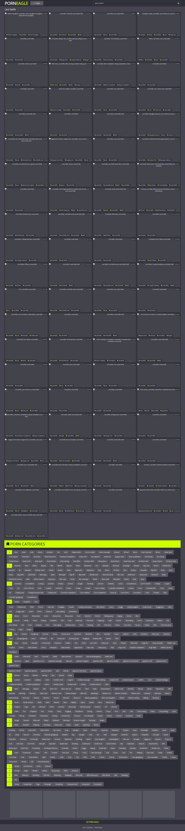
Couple (167, 584)
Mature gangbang (91, 698)
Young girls (97, 784)
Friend (147, 625)
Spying (92, 748)
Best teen (69, 486)
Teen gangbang (137, 757)
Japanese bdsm (46, 671)
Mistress (46, 698)
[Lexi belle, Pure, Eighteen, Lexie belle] (26, 501)
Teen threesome (43, 762)
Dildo (32, 607)
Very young (55, 771)
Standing (79, 739)
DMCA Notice (99, 827)
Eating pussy (108, 616)
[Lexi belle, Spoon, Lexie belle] (70, 175)
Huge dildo (152, 647)
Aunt (65, 552)
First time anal (166, 625)
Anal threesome (50, 557)
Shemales (12, 739)
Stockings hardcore (50, 748)
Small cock (98, 744)
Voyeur (44, 771)
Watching (57, 775)
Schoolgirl (144, 730)
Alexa (135, 552)
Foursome (149, 620)
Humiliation (13, 652)
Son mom (31, 744)
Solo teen (20, 744)
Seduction (130, 744)
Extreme (88, 616)
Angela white (76, 552)
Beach (156, 566)
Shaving (132, 748)
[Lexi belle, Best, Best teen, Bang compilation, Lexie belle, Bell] (70, 476)
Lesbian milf (114, 680)
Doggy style (20, 611)
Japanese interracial (146, 511)
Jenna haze (143, 335)
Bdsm (35, 566)
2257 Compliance (87, 827)
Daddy (16, 602)
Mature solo (135, 693)
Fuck (141, 411)
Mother (78, 689)
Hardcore (58, 643)
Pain (124, 711)
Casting (41, 584)
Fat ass (137, 625)
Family (26, 620)
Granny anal (65, 634)
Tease (173, 757)
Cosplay (48, 588)
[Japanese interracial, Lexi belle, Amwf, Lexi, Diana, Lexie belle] (158, 501)
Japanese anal (14, 665)
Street (166, 748)
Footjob (39, 625)
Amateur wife (89, 561)
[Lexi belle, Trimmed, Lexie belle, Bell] (70, 24)
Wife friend (106, 775)
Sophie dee (63, 744)
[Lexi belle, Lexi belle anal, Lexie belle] (70, 300)
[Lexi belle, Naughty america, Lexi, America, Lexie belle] (158, 125)
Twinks (164, 757)
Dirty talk (51, 607)
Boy (125, 570)
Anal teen (37, 557)
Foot (81, 625)
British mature (39, 579)
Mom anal (43, 693)
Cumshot (59, 588)
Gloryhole (88, 634)
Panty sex (173, 35)
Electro (97, 616)
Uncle (38, 766)
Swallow (155, 730)
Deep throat (147, 607)
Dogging (61, 607)
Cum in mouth (145, 584)
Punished (129, 716)
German (45, 634)
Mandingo (94, 693)
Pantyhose (79, 711)
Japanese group (96, 671)
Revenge (92, 720)
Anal (15, 552)
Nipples (73, 702)
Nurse (16, 702)
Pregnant (33, 711)
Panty (150, 35)
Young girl (47, 784)
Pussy (108, 711)
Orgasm (17, 707)
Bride (163, 570)
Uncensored (28, 766)
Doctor (40, 607)
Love (149, 680)
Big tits (43, 566)
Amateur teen (171, 561)
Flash (20, 629)
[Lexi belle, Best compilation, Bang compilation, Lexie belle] (114, 75)
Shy (121, 744)
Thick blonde (64, 360)
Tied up (111, 757)
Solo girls (156, 735)
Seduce (134, 735)
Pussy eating (141, 711)
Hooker (123, 643)
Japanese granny (31, 671)
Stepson (141, 744)
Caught (80, 584)
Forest (117, 625)
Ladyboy (38, 680)
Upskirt (16, 766)
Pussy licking (163, 711)
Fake (110, 620)
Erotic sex (25, 411)
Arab (31, 552)
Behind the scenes (15, 579)
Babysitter (90, 570)
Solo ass (126, 739)
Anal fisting (148, 557)
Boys (142, 579)
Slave (85, 730)
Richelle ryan (20, 235)
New (65, 702)
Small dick (102, 748)
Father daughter (12, 35)
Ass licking (160, 557)
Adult (62, 436)
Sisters (75, 748)
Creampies (111, 360)
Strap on (168, 739)
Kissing (44, 675)
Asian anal (168, 552)
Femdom (53, 620)
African (126, 552)
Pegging (68, 711)
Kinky (70, 675)
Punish (100, 716)
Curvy (162, 588)
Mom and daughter (108, 698)
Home (21, 647)
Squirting (104, 730)
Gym (98, 634)
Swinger (81, 735)
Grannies (166, 634)
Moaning (156, 698)
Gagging (86, 638)
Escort (25, 616)
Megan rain (64, 60)
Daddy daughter (132, 607)
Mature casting (133, 698)
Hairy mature (32, 647)
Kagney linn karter (57, 160)
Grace (33, 638)
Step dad (52, 744)
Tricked (169, 753)
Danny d (49, 611)
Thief (93, 757)
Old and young (85, 707)
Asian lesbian (51, 561)
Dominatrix (73, 611)
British (60, 566)
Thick (85, 757)
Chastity (156, 593)
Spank (88, 739)
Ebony (16, 616)
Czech (120, 584)
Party (59, 711)
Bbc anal (120, 575)
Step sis (26, 735)
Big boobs (78, 570)
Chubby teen (52, 593)
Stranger (136, 739)
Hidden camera (166, 647)
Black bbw (31, 575)
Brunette (155, 575)
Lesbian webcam (76, 60)
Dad (35, 602)
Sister (16, 725)
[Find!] (178, 3)
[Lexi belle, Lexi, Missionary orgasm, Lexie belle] (26, 175)
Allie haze (54, 85)
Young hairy (27, 784)
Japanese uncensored (130, 661)
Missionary (160, 689)
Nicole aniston (28, 702)
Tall (32, 762)
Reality (102, 720)
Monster (66, 698)
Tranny (75, 753)
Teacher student (162, 486)
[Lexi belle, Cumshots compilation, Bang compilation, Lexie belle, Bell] (26, 425)
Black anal (105, 579)
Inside (18, 85)
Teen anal (65, 753)
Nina (99, 702)
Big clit (72, 575)
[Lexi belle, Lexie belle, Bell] (26, 125)
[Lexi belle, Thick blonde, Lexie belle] (70, 350)
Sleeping (36, 725)
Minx (118, 185)
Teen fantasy (109, 60)
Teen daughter (34, 35)
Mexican (147, 693)
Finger (29, 629)
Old (33, 707)
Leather (140, 680)
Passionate (44, 716)
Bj (19, 570)
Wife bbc (47, 775)
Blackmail (87, 566)
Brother (116, 570)
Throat (23, 762)
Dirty (170, 607)
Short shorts (44, 730)
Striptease (67, 739)
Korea (26, 675)
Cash (147, 593)
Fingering (101, 620)
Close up (113, 593)
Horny (43, 647)
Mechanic (108, 235)
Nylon (83, 702)
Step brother (153, 744)
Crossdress (137, 593)
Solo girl (42, 744)
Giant (106, 210)
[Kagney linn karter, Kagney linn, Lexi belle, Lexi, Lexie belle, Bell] (70, 150)
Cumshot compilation (68, 593)
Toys (69, 757)
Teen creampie (100, 360)
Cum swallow (85, 593)
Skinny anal (13, 748)
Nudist (91, 702)
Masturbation (105, 689)
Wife (16, 775)
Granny (24, 634)
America (170, 135)
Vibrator (35, 771)
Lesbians (27, 680)
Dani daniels (100, 607)
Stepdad (114, 735)
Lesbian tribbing (99, 680)
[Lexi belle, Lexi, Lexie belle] (114, 24)
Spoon (62, 185)
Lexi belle (24, 35)
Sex (98, 735)
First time (90, 620)
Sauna (166, 735)
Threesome (26, 753)
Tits (131, 753)
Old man (42, 707)
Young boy (59, 784)
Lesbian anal (72, 684)
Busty (11, 575)
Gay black (77, 634)
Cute (39, 588)
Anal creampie (146, 552)
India (36, 656)
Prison (50, 711)
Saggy (84, 748)
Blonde (136, 566)
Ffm (62, 620)
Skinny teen (46, 739)
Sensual (57, 739)
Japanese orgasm (82, 661)
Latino (47, 684)
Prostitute (32, 716)
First (47, 625)
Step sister (32, 730)
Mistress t (77, 698)
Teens (115, 753)
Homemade (46, 643)
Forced (16, 620)
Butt (73, 210)
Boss (171, 570)
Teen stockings (96, 753)
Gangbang (34, 634)
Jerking (65, 671)
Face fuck (127, 625)
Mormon (33, 693)
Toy (77, 757)
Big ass (69, 566)
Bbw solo (63, 579)
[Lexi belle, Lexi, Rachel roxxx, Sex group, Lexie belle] (70, 501)
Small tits (124, 735)
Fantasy (11, 629)
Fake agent (57, 625)
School (21, 730)
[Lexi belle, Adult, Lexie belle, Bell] (70, 425)
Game (117, 634)
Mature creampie (121, 693)
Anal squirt (38, 561)
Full (98, 625)
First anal (107, 625)
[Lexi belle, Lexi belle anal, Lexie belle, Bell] (70, 225)
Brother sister (40, 570)
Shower (94, 730)
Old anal (61, 707)
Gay (15, 634)
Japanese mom (39, 661)
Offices (18, 285)
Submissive (86, 744)
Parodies (25, 335)
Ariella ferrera (13, 561)
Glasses (126, 634)
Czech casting (99, 588)
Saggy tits (147, 739)
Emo (78, 616)
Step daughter (100, 739)
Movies (36, 698)
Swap (17, 735)
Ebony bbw (36, 616)
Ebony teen (56, 616)
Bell (80, 35)
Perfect (109, 716)
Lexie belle (72, 35)
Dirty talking (60, 611)
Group (55, 634)
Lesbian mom (58, 680)
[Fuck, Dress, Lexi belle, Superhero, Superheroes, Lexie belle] (158, 400)
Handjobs (53, 647)
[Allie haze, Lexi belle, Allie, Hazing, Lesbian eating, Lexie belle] (70, 75)
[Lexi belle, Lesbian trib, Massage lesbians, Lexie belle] (158, 150)
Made (24, 360)
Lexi (106, 35)
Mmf (87, 689)
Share (113, 748)
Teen (16, 753)
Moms (167, 693)
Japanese (17, 661)
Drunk (11, 607)
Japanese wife (98, 661)
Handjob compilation (137, 647)
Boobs (60, 570)
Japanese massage (55, 661)
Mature (36, 689)
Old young (71, 707)
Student (65, 735)
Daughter (26, 602)
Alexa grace (102, 561)
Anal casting (64, 561)
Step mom (58, 725)
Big (99, 570)
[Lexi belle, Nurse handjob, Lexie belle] (70, 450)
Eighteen (25, 511)
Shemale (26, 725)
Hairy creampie (157, 643)
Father (160, 620)
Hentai (24, 643)
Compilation (30, 584)
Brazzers (17, 566)
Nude (39, 702)
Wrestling (36, 775)
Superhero (165, 411)
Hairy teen (104, 643)
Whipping (68, 775)
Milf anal (158, 693)
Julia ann (69, 661)
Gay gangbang (22, 638)
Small (172, 730)
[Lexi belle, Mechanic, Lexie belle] (114, 225)
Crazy (140, 588)
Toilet (61, 757)
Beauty (133, 570)
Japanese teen (161, 661)
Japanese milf (147, 661)
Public (16, 711)
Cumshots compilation (23, 436)
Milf (44, 689)
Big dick (153, 570)
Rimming (66, 720)
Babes (95, 579)
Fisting (43, 620)
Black (78, 566)
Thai (45, 753)
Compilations (31, 597)
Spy (73, 735)
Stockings (47, 725)
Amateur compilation (67, 557)
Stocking (75, 744)
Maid (94, 689)
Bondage (126, 566)
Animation (25, 557)
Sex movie (57, 730)
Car (18, 588)
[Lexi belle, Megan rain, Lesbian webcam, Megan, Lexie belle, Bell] (70, 49)
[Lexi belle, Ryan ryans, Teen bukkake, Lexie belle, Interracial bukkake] (158, 175)
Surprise (158, 739)
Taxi (123, 753)
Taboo (37, 753)
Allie (71, 85)
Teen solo (150, 753)
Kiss (53, 675)
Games (108, 638)
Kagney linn (70, 160)
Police (153, 711)
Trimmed (63, 35)
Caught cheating (154, 285)
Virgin (26, 771)
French (118, 620)
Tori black (161, 335)
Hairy (16, 643)
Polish (139, 716)
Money (140, 689)
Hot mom (93, 643)
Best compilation (110, 85)
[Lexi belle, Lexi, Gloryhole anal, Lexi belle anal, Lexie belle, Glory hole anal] (26, 150)
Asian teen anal (129, 561)
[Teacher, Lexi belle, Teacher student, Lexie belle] (158, 476)
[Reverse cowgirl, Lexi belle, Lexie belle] (70, 100)
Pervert (118, 716)
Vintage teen (109, 436)
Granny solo (97, 638)
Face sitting (13, 625)
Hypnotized (78, 647)
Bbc (52, 566)
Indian (16, 656)
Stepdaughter (114, 739)
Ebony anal (69, 616)
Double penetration (85, 607)
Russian (26, 720)
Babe (141, 60)
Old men (114, 707)
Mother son (106, 693)
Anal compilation (134, 557)
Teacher (142, 486)
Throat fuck (13, 762)
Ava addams (95, 557)
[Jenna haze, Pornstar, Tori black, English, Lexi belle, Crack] (158, 325)
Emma (129, 616)
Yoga (38, 784)
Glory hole (155, 634)
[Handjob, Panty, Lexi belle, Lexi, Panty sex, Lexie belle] (158, 24)
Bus (96, 566)
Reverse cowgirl (56, 110)
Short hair (24, 748)
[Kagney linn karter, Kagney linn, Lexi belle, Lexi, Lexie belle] (26, 450)
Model (122, 698)
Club (164, 593)
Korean (16, 675)
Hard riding (152, 260)
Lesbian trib (153, 160)
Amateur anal (143, 561)
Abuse (158, 552)
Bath (27, 579)
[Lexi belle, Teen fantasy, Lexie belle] (114, 49)
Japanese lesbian (113, 661)
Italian (55, 656)
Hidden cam (171, 643)
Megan (86, 60)
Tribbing (139, 753)
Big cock (146, 566)
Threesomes (123, 757)
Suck (10, 744)
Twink (160, 753)
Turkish (52, 757)
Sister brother (111, 744)
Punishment (66, 716)
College (157, 584)
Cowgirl (87, 588)
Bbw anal (82, 575)
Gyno (11, 638)
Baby (52, 575)
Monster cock (56, 693)
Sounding (122, 748)
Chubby (60, 584)
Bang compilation (124, 85)
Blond (126, 579)
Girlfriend (43, 638)
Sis (10, 735)
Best (61, 486)
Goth (135, 634)
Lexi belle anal (38, 160)
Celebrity (111, 584)
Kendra (61, 675)
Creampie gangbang (16, 597)
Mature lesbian (71, 693)
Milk (169, 689)
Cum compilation (100, 593)
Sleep (68, 725)
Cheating (90, 584)
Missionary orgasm (28, 185)
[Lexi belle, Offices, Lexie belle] (26, 275)
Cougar (78, 588)
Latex (47, 680)
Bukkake (28, 570)
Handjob (142, 35)
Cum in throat (29, 588)
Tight (44, 757)
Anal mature (115, 561)
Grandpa (107, 634)
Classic (68, 588)
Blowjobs (116, 579)
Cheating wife (151, 588)
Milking (145, 698)
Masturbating (13, 698)
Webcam (25, 775)
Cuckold (51, 584)
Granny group (73, 638)
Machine (12, 693)
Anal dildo (76, 561)
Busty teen (143, 575)
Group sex (61, 638)
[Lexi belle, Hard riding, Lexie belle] (158, 250)
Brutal (51, 570)
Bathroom (131, 575)
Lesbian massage (84, 680)
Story (164, 730)
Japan (27, 661)
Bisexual (116, 566)
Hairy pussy (102, 647)
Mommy (131, 689)
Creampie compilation (116, 588)
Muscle (56, 698)
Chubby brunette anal (35, 593)
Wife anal (79, 775)
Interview (79, 656)
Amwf (166, 511)
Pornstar (152, 335)
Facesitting (129, 620)
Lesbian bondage (162, 680)
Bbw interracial (108, 575)
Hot (76, 643)
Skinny (96, 725)
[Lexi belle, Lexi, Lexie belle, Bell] (26, 476)
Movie (149, 689)
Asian (24, 552)
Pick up (142, 210)
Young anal (85, 784)
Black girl (62, 575)
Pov (8, 310)
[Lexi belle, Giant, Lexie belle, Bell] (114, 200)
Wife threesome (92, 775)
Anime (40, 552)
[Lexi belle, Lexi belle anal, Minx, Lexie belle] (114, 175)
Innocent (45, 656)
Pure (17, 511)
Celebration (34, 335)
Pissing (89, 711)
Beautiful (143, 570)
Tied (107, 753)
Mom (16, 689)
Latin (107, 684)
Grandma (144, 634)
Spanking (86, 725)
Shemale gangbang (51, 735)
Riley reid (36, 720)
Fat (168, 620)
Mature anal (119, 689)
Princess (77, 716)
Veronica (75, 771)
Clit (10, 593)
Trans (84, 753)
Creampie (17, 584)
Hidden (68, 643)
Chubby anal (20, 593)
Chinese (70, 584)
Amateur (50, 552)
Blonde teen (94, 575)
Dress (148, 411)
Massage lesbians (165, 160)
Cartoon (100, 584)
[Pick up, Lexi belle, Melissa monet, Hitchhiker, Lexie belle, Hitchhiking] (158, 200)
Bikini (69, 570)
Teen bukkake (163, 185)
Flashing (90, 625)
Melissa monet (161, 210)
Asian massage (104, 552)
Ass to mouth (90, 552)
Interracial (26, 656)
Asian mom (27, 561)
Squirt (77, 725)
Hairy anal (133, 643)
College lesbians (21, 260)
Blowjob (105, 566)
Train (22, 757)
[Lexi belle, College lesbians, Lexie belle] (26, 250)
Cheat (170, 588)
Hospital (12, 647)
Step (66, 730)
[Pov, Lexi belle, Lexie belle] (26, 300)
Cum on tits (125, 593)
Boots (107, 570)
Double (71, 607)
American (107, 557)
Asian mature (157, 561)
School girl (34, 739)
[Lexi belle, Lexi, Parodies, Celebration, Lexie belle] (26, 325)
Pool (174, 711)
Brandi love (167, 566)
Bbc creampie (83, 579)
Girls (116, 638)
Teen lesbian (33, 757)
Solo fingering (64, 210)
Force (35, 620)
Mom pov (26, 698)
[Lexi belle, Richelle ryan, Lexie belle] (26, 225)
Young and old (72, 784)
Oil (106, 707)
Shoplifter (145, 735)
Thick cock (157, 110)
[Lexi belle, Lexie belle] (26, 49)
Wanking (125, 775)
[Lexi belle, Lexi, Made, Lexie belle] (26, 350)
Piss (42, 711)
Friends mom (70, 625)
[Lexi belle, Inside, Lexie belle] (26, 75)
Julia (57, 671)
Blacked (11, 570)
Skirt (163, 744)
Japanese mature (15, 671)
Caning (131, 588)
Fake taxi (79, 620)
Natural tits (110, 702)
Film (155, 625)
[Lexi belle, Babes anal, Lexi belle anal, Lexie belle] (26, 526)
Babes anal (20, 536)
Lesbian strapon (128, 680)
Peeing (54, 716)
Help (112, 647)
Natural (56, 702)
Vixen (65, 771)
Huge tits (145, 643)
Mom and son (66, 689)
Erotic (46, 616)
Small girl (65, 748)
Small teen (143, 748)
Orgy (26, 707)
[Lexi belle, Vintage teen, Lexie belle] (114, 425)
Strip (105, 735)
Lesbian (17, 680)
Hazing (78, 85)
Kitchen (35, 675)
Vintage (17, 771)
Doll (10, 611)
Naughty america (154, 135)
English (170, 335)
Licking (83, 684)
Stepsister (115, 730)
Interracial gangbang (93, 656)
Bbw (26, 566)
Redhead (56, 720)
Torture (101, 757)
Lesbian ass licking (15, 684)
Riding (46, 720)
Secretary (36, 735)
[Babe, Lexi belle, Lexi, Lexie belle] (158, 49)
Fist (22, 625)
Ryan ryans (152, 185)
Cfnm (11, 588)
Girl (52, 638)
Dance (111, 607)
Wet (115, 775)
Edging (120, 616)
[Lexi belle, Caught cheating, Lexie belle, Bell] (158, 275)
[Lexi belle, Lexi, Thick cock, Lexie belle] (158, 100)
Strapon (126, 730)
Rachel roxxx (70, 511)
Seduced (23, 739)
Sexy (90, 735)
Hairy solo (90, 647)
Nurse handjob (65, 461)
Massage (26, 689)
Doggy (120, 607)
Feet (69, 620)
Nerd (47, 702)
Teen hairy (12, 757)
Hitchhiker (172, 210)
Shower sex (156, 748)
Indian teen (109, 656)
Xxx (15, 780)
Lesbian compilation (33, 684)
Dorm (31, 611)
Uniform (48, 766)
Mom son (53, 689)
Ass (58, 552)
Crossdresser (131, 584)
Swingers (76, 730)
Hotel (84, 643)
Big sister (20, 575)
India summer (66, 656)
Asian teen (83, 557)
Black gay (43, 575)
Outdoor (97, 707)
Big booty (51, 579)
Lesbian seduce (95, 684)
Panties (99, 711)
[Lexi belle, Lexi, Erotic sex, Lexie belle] (26, 400)
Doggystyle (160, 607)
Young (16, 784)
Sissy (135, 730)
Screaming (36, 748)
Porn (16, 3)
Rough (16, 720)
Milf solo (84, 693)
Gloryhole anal (26, 160)
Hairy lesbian (65, 647)
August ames (119, 557)
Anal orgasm (13, 557)
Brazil (72, 579)
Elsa (137, 616)
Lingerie (70, 680)
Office (52, 707)
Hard (114, 643)
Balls (134, 579)
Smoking (12, 730)
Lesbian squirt (58, 684)
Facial (139, 620)
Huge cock (121, 647)
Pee (131, 711)
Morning (22, 693)
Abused (116, 552)
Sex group (80, 511)
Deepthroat (22, 607)
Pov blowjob (89, 716)
